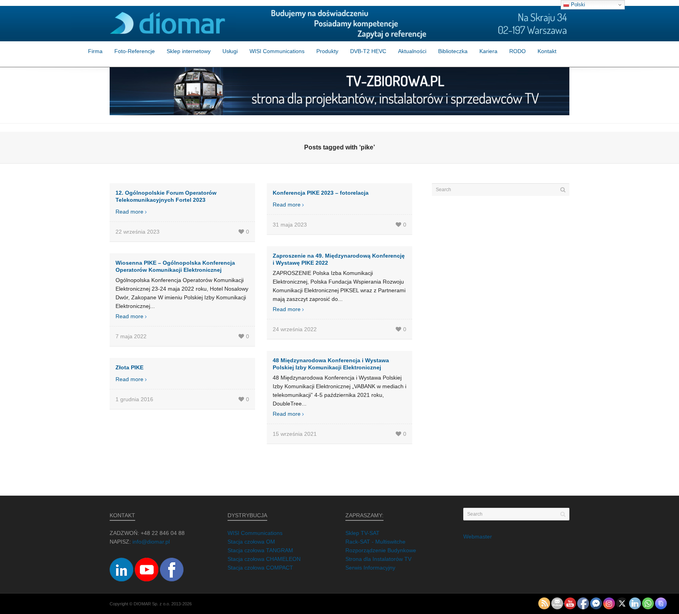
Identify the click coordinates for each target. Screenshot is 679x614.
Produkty (327, 51)
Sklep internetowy (189, 51)
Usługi (230, 51)
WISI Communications (277, 51)
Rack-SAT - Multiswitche (375, 541)
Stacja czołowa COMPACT (260, 567)
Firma (95, 51)
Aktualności (412, 51)
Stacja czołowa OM (251, 541)
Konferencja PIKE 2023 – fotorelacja (321, 193)
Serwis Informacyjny (370, 567)
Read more (129, 211)
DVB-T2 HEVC (368, 51)
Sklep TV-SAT (362, 533)
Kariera (488, 51)
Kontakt (547, 51)
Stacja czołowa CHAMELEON (264, 559)
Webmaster (477, 536)
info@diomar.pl (151, 541)
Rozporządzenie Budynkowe (380, 550)
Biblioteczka (453, 51)
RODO (517, 51)
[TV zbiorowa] (339, 91)
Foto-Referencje (134, 51)
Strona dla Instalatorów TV (378, 559)
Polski (577, 4)
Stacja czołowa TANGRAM (260, 550)
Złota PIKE (129, 367)
